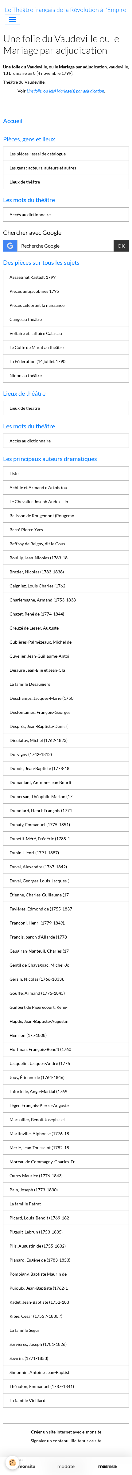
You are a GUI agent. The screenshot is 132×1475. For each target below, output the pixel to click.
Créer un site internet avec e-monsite (66, 1431)
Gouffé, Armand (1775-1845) (37, 993)
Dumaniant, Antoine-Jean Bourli (40, 782)
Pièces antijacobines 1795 (34, 291)
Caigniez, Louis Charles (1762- (38, 585)
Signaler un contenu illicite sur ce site (66, 1440)
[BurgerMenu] (12, 19)
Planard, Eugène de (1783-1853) (40, 1259)
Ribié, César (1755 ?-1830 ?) (36, 1316)
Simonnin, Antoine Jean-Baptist (39, 1372)
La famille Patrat (25, 1203)
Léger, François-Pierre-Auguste (39, 1105)
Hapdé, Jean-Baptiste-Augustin (39, 1021)
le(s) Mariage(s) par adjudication (76, 90)
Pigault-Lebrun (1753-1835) (36, 1231)
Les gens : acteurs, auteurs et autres (43, 167)
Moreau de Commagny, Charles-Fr (42, 1161)
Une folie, (35, 90)
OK (121, 246)
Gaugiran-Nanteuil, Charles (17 (39, 951)
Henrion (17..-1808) (28, 1035)
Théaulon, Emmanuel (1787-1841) (42, 1386)
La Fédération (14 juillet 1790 (37, 361)
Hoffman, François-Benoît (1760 (40, 1049)
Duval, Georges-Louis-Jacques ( (39, 880)
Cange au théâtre (26, 319)
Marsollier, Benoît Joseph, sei (37, 1119)
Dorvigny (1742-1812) (31, 754)
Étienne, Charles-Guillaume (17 (39, 894)
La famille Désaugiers (30, 684)
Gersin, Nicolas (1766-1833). (37, 979)
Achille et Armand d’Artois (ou (38, 487)
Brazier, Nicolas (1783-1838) (37, 571)
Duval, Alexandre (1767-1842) (38, 866)
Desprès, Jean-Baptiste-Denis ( (39, 726)
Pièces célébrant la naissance (37, 305)
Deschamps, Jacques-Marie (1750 (41, 698)
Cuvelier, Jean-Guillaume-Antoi (39, 656)
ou (45, 90)
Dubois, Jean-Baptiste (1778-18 (39, 768)
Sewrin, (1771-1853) (29, 1358)
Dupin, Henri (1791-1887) (34, 852)
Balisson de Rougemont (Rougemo (42, 515)
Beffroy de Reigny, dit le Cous (37, 543)
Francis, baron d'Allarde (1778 (38, 936)
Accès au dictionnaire (30, 214)
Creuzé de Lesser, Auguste (34, 627)
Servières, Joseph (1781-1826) (38, 1344)
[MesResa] (107, 1466)
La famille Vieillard (27, 1400)
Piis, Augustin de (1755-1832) (38, 1245)
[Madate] (66, 1466)
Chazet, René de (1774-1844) (37, 613)
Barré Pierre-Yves (26, 529)
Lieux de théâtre (25, 181)
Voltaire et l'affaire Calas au (36, 333)
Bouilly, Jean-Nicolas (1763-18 (39, 557)
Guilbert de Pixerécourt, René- (39, 1007)
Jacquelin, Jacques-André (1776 (40, 1063)
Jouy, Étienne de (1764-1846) (37, 1077)
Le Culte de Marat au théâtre (37, 347)
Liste (14, 473)
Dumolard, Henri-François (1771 (41, 810)
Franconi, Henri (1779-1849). (37, 922)
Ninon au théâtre (26, 375)
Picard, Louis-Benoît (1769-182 (39, 1217)
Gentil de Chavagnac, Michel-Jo (39, 965)
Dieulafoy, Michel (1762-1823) (39, 740)
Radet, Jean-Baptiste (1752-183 (39, 1302)
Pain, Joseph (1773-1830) (34, 1189)
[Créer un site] (24, 1466)
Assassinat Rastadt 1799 (33, 277)
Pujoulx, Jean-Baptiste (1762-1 (39, 1288)
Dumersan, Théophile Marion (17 (41, 796)
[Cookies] (12, 1463)
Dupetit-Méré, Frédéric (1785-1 (40, 838)
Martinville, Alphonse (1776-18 (39, 1133)
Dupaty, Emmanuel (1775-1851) (40, 824)
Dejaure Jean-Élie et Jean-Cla (37, 670)
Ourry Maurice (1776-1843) (36, 1175)
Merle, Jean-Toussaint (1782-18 (39, 1147)
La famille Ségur (25, 1330)
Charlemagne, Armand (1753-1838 (43, 599)
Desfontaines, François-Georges (40, 712)
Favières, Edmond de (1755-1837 (41, 908)
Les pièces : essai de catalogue (38, 153)
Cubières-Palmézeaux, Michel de (41, 642)
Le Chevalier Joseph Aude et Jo (39, 501)
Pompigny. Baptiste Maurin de (38, 1274)
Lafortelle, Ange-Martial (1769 (38, 1091)
